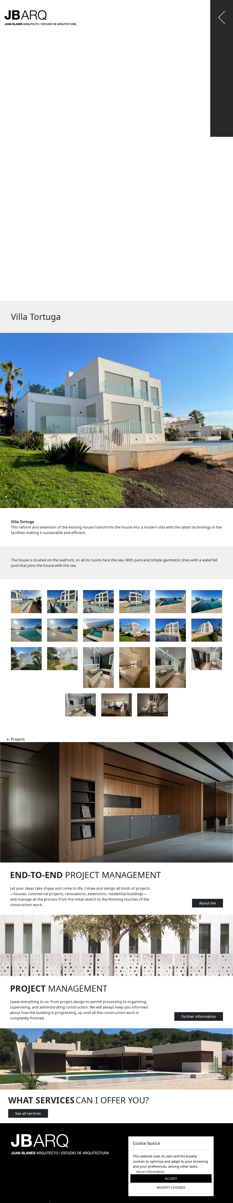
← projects (15, 739)
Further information (198, 1016)
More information (150, 1171)
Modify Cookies (171, 1187)
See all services (28, 1113)
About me (207, 903)
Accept (171, 1178)
